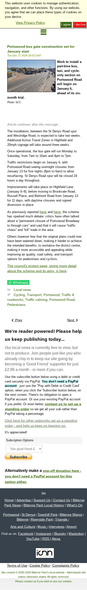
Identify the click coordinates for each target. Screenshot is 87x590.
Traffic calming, (37, 300)
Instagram (43, 534)
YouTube (33, 539)
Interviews (56, 527)
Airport (71, 527)
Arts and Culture (22, 527)
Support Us (42, 500)
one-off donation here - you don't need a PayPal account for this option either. (43, 476)
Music (42, 527)
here (43, 212)
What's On (75, 505)
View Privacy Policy (30, 23)
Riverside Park (42, 519)
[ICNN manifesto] (43, 554)
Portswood (11, 514)
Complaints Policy (65, 565)
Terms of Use (17, 565)
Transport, (35, 295)
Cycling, (20, 295)
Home (9, 500)
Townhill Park (47, 514)
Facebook (25, 534)
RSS (46, 539)
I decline (80, 24)
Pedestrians (16, 305)
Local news (22, 290)
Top (44, 493)
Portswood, (53, 295)
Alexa (56, 539)
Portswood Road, (62, 300)
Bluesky (60, 534)
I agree (66, 24)
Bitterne (23, 519)
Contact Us (61, 500)
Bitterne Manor (71, 514)
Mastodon (76, 534)
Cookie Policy (39, 565)
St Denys (28, 514)
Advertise (24, 500)
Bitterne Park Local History (43, 505)
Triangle (61, 519)
